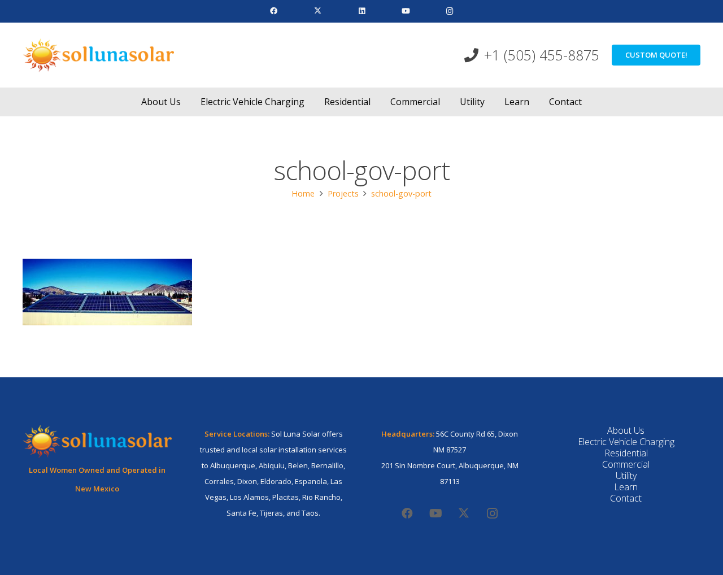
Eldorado (275, 481)
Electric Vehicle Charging (626, 441)
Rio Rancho (321, 497)
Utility (626, 475)
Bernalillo (327, 465)
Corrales (219, 481)
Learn (626, 487)
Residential (626, 453)
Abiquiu (272, 465)
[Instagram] (449, 11)
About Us (625, 430)
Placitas (285, 497)
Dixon (247, 481)
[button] (189, 101)
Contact (626, 498)
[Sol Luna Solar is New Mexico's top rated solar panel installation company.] (98, 55)
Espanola (311, 481)
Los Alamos (249, 497)
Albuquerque (232, 465)
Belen (298, 465)
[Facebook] (273, 11)
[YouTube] (405, 11)
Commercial (626, 464)
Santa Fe (241, 513)
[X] (317, 11)
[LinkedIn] (361, 11)
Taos (310, 513)
